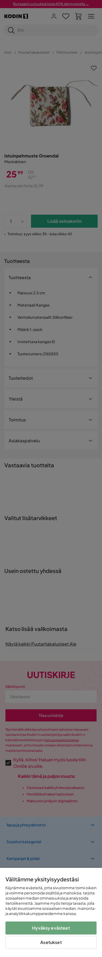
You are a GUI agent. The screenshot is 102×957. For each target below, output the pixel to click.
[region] (51, 912)
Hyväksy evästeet (51, 928)
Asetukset (50, 942)
